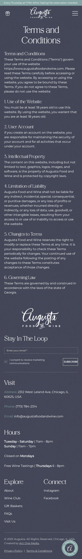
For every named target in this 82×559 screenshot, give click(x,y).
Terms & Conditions (39, 550)
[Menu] (75, 13)
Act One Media (29, 543)
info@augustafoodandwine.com (38, 416)
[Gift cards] (8, 13)
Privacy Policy (13, 550)
